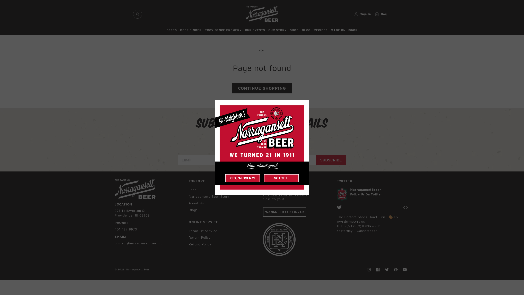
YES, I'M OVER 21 (242, 178)
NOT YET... (281, 178)
